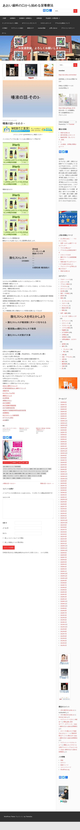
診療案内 (12, 18)
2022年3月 (63, 513)
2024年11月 (63, 451)
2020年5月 (63, 562)
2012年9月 (63, 629)
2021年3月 (63, 539)
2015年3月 (63, 615)
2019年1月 (63, 599)
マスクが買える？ (65, 248)
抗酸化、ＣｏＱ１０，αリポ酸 (35, 475)
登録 (61, 760)
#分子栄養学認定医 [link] (9, 408)
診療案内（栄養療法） (26, 18)
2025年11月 (63, 423)
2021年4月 (63, 536)
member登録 (41, 28)
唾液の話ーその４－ (46, 483)
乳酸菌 (64, 330)
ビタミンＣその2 (65, 255)
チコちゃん (65, 305)
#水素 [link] (4, 420)
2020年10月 (63, 550)
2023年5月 (63, 490)
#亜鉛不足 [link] (6, 391)
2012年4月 (63, 640)
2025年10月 (63, 425)
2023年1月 (63, 497)
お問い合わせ (53, 28)
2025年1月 (63, 446)
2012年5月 (63, 638)
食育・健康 (25, 462)
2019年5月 (63, 590)
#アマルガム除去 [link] (8, 417)
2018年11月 (63, 603)
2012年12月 (63, 624)
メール (5, 528)
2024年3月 (63, 467)
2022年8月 (63, 504)
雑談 (61, 298)
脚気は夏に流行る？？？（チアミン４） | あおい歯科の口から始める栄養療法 (68, 724)
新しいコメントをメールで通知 (14, 538)
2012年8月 (63, 631)
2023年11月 (63, 476)
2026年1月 (63, 418)
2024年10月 (63, 453)
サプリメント (7, 462)
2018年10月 (63, 606)
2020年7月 (63, 557)
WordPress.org (64, 769)
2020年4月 (63, 564)
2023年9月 (63, 481)
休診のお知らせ (65, 132)
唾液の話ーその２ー (24, 428)
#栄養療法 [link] (6, 413)
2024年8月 (63, 458)
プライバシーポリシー (68, 28)
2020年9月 (63, 553)
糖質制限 (64, 364)
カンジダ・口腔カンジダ (69, 316)
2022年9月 (63, 502)
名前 (5, 523)
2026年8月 (63, 402)
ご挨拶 (4, 18)
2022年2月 (63, 516)
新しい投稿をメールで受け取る (14, 542)
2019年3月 (63, 594)
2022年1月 (63, 518)
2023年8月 (63, 483)
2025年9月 (63, 428)
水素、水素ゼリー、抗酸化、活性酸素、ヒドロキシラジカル (17, 478)
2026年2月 (63, 416)
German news (63, 717)
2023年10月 (63, 478)
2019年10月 (63, 578)
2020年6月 (63, 559)
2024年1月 (63, 471)
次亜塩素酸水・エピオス (69, 339)
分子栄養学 (65, 332)
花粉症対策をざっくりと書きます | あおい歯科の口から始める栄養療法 (68, 736)
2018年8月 (63, 610)
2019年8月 (63, 583)
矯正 (64, 351)
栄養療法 (14, 462)
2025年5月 (63, 437)
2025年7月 (63, 432)
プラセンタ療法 (65, 284)
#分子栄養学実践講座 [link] (9, 405)
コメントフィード (65, 767)
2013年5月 (63, 617)
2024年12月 (63, 448)
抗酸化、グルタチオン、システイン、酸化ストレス (15, 475)
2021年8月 (63, 527)
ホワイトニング (65, 289)
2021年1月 (63, 543)
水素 (19, 462)
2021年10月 (63, 522)
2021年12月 (63, 520)
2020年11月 (63, 548)
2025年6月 (63, 434)
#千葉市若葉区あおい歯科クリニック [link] (14, 388)
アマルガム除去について (62, 23)
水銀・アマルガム (67, 357)
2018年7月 (63, 613)
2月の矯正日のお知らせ (67, 710)
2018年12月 (63, 601)
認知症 (62, 295)
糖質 (63, 361)
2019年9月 (63, 580)
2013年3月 (63, 620)
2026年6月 (63, 407)
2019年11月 (63, 576)
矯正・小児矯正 (65, 293)
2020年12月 (63, 546)
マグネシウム (66, 325)
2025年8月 (63, 430)
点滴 (63, 359)
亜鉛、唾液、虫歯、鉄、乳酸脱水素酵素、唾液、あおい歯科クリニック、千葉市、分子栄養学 (24, 473)
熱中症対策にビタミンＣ (67, 135)
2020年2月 (63, 569)
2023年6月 (63, 488)
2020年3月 (63, 566)
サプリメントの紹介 (17, 28)
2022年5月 (63, 509)
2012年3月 (63, 643)
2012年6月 (63, 636)
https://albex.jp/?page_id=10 (67, 108)
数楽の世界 (65, 308)
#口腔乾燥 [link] (6, 398)
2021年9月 (63, 525)
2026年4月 (63, 411)
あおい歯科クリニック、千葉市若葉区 (11, 466)
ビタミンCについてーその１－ (10, 428)
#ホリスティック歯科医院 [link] (11, 415)
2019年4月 (63, 592)
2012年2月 (63, 645)
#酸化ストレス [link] (7, 395)
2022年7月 (63, 506)
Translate (71, 124)
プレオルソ (66, 349)
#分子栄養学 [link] (6, 403)
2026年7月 (63, 404)
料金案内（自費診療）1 (53, 18)
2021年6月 (63, 532)
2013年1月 (63, 622)
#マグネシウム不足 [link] (9, 393)
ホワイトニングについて (29, 23)
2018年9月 (63, 608)
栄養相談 (39, 18)
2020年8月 (63, 555)
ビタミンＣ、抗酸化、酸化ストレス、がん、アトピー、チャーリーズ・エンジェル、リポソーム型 (25, 471)
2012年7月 (63, 634)
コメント (6, 497)
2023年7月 (63, 485)
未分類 (62, 291)
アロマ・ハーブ (65, 279)
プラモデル (63, 286)
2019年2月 (63, 597)
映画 (63, 310)
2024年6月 (63, 462)
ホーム (4, 33)
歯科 (63, 346)
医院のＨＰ (30, 28)
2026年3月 (63, 414)
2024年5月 (63, 465)
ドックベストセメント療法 (10, 23)
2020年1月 (63, 571)
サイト (5, 533)
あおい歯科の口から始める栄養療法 (28, 5)
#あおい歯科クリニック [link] (10, 386)
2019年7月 (63, 585)
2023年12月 (63, 474)
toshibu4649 (14, 120)
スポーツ (64, 303)
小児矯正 (4, 28)
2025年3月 (63, 441)
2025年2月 (63, 444)
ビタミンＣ (63, 282)
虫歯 (63, 366)
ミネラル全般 (66, 328)
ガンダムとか (66, 301)
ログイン (63, 762)
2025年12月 (63, 421)
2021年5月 (63, 534)
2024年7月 (63, 460)
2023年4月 (63, 492)
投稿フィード (64, 765)
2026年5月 (63, 409)
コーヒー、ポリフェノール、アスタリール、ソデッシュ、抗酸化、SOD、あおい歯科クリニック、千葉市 (27, 468)
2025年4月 (63, 439)
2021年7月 (63, 529)
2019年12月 (63, 573)
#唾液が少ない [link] (7, 400)
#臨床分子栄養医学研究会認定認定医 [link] (14, 410)
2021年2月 (63, 541)
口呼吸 (64, 335)
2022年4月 (63, 511)
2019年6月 (63, 587)
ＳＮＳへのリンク (46, 23)
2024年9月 (63, 455)
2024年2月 (63, 469)
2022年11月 (63, 499)
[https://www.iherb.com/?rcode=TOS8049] (28, 132)
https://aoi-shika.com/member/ (67, 75)
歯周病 (64, 344)
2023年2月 (63, 495)
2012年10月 (63, 627)
